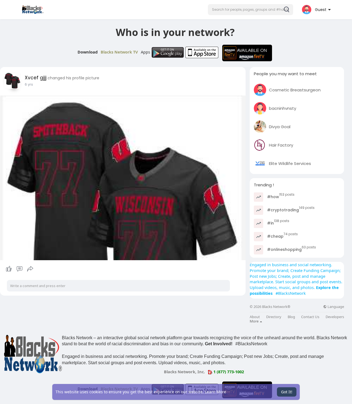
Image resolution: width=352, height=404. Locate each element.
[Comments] (19, 269)
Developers (335, 317)
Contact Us (310, 317)
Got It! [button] (286, 391)
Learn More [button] (215, 391)
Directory (273, 317)
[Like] (19, 269)
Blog (291, 317)
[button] (250, 9)
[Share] (30, 269)
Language (335, 306)
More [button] (254, 321)
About (255, 317)
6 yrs (29, 84)
